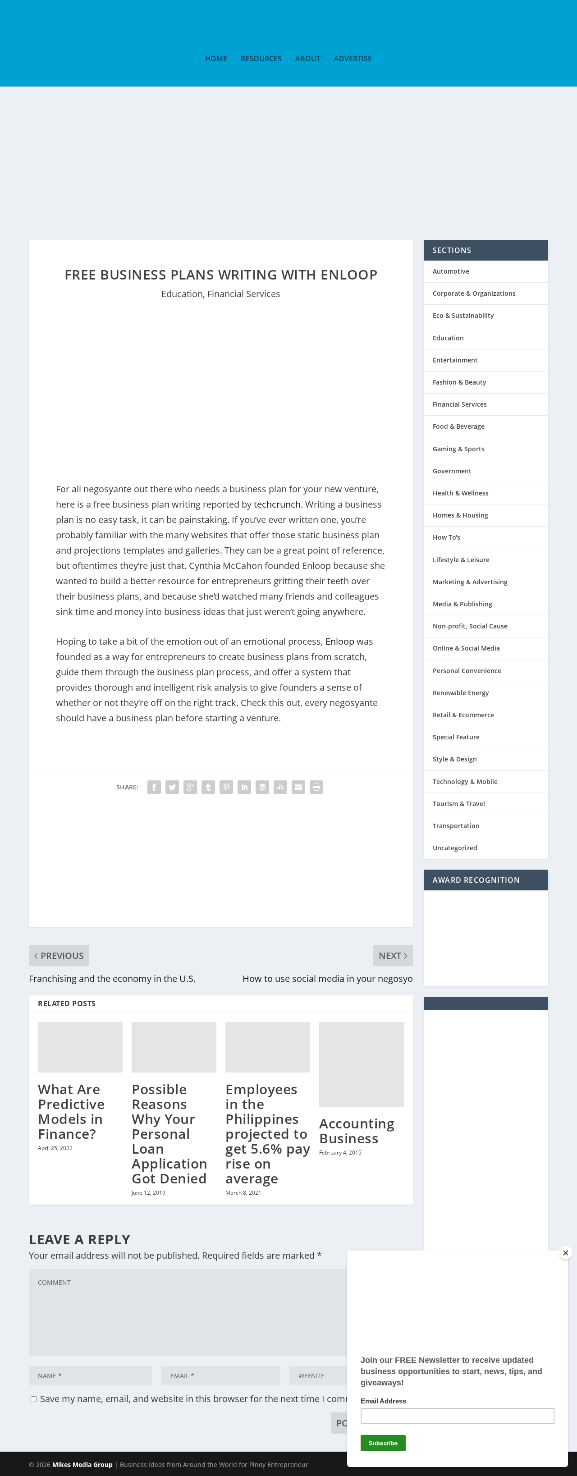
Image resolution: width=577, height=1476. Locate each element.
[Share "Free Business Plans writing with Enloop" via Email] (298, 787)
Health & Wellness (461, 493)
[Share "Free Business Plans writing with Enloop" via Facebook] (154, 787)
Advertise (353, 59)
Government (452, 471)
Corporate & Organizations (474, 293)
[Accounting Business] (361, 1064)
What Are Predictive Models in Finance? (71, 1111)
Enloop (339, 641)
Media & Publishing (462, 604)
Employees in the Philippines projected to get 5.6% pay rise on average (267, 1133)
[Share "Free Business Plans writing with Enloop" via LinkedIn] (244, 787)
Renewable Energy (461, 692)
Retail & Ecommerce (463, 714)
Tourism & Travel (459, 803)
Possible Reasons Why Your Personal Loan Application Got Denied (170, 1133)
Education (182, 294)
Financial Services (243, 294)
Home (216, 59)
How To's (446, 537)
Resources (261, 59)
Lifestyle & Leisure (461, 559)
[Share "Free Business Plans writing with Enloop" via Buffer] (262, 787)
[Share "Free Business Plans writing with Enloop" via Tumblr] (208, 787)
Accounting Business (356, 1130)
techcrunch (277, 504)
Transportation (456, 825)
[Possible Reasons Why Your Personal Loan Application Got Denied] (174, 1047)
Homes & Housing (460, 515)
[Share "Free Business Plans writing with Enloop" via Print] (316, 787)
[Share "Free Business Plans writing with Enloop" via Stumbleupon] (280, 787)
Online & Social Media (466, 648)
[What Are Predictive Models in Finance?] (80, 1047)
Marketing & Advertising (470, 582)
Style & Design (455, 759)
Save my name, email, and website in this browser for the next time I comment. (205, 1399)
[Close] (565, 1253)
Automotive (451, 271)
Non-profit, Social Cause (470, 626)
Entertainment (455, 360)
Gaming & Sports (459, 449)
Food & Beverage (459, 426)
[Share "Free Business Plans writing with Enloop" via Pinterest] (226, 787)
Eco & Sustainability (463, 315)
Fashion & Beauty (459, 382)
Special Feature (456, 737)
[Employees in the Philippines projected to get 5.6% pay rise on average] (267, 1047)
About (308, 59)
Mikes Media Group (82, 1464)
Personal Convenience (467, 670)
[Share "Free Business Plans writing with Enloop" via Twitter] (172, 787)
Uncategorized (455, 847)
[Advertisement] (288, 154)
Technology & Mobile (465, 781)
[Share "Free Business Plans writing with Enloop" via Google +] (190, 787)
